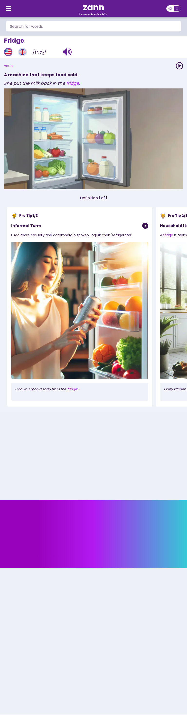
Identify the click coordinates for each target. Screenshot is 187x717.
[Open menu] (8, 8)
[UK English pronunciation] (22, 52)
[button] (67, 52)
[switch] (173, 8)
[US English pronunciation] (8, 52)
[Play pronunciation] (179, 65)
